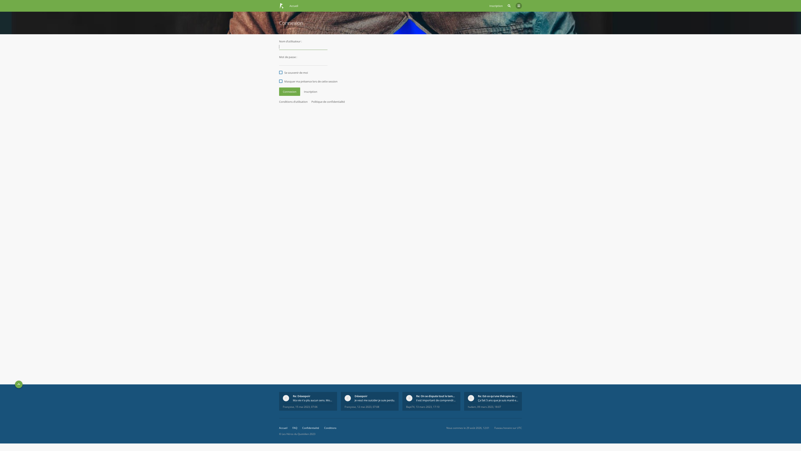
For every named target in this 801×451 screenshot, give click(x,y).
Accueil (283, 428)
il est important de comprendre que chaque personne (436, 400)
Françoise (288, 407)
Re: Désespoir (301, 396)
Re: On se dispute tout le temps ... (436, 396)
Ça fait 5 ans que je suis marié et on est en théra (498, 400)
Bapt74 (410, 407)
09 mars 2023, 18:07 (489, 407)
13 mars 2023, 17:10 (428, 407)
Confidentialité (310, 428)
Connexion (289, 92)
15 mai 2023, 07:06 (306, 407)
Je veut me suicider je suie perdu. (375, 400)
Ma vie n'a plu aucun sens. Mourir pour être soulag (313, 400)
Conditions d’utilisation (293, 102)
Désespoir (361, 396)
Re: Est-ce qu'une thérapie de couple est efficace (498, 396)
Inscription (496, 6)
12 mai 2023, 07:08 (368, 407)
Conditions (330, 428)
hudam (472, 407)
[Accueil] (282, 6)
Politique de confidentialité (328, 102)
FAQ (294, 428)
